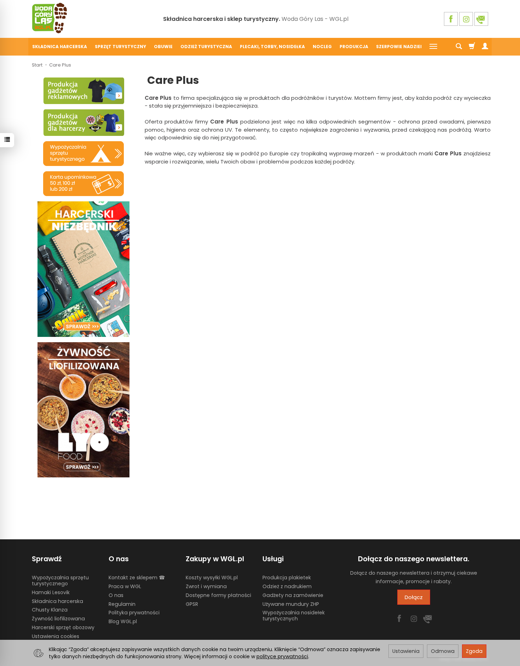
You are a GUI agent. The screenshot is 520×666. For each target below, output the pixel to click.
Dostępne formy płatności (218, 595)
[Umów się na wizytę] (83, 183)
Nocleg (322, 47)
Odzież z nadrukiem (287, 586)
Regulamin (122, 604)
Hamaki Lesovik (51, 592)
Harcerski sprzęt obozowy (63, 627)
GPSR (192, 604)
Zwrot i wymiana (206, 586)
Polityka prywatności (134, 612)
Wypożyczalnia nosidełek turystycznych (293, 615)
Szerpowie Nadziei (399, 47)
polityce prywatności (282, 656)
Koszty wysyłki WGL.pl (212, 577)
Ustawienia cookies (55, 636)
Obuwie (163, 47)
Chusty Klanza (50, 609)
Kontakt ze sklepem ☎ (137, 577)
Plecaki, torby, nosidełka (272, 47)
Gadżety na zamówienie (292, 595)
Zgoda (474, 651)
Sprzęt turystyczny (120, 47)
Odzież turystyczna (206, 47)
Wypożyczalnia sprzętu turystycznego (60, 580)
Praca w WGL (125, 586)
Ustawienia (406, 651)
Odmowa (443, 651)
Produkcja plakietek (286, 577)
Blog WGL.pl (123, 621)
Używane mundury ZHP (290, 604)
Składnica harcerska (59, 47)
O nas (116, 595)
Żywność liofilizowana (58, 618)
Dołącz (414, 597)
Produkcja (354, 47)
